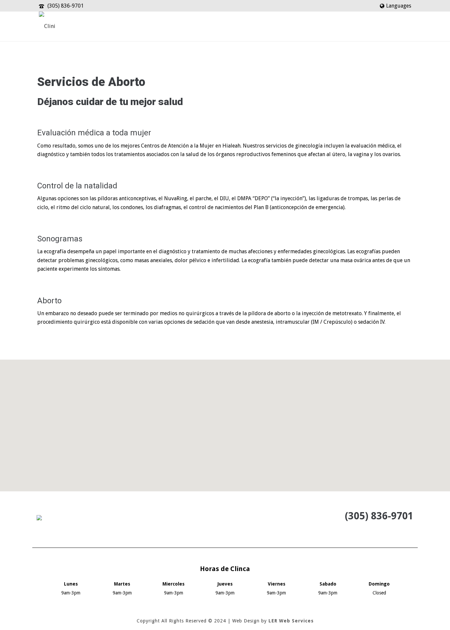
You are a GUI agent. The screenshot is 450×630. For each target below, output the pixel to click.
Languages (398, 6)
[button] (225, 421)
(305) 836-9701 (65, 6)
